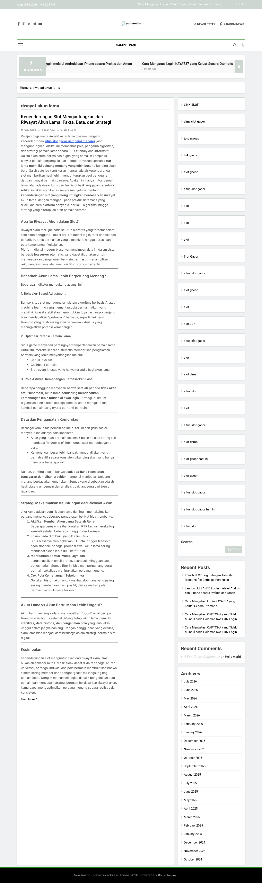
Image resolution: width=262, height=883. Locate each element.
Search (187, 542)
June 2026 (191, 690)
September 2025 (195, 766)
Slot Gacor (191, 256)
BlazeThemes (167, 875)
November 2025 (194, 749)
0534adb (30, 130)
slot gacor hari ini (196, 459)
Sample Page (126, 45)
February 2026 (193, 724)
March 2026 (192, 715)
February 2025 (193, 825)
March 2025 (192, 817)
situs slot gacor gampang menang (70, 141)
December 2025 (194, 741)
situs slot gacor (194, 189)
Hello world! (233, 657)
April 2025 (191, 808)
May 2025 (190, 800)
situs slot (190, 391)
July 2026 (190, 681)
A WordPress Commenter (202, 657)
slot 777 (189, 324)
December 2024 (194, 842)
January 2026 (193, 732)
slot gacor (191, 172)
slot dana (190, 374)
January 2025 (193, 834)
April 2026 (191, 707)
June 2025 (191, 791)
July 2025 (190, 783)
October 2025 (193, 758)
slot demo (191, 442)
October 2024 (193, 859)
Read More (28, 699)
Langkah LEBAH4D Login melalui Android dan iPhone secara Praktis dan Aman (58, 64)
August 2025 (192, 774)
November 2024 (194, 851)
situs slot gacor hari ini (199, 509)
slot (186, 206)
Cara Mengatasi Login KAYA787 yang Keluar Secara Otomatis (179, 4)
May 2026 (190, 698)
